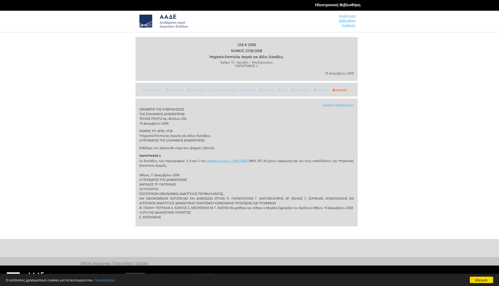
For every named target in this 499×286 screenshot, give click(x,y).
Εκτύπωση (322, 89)
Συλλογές (349, 25)
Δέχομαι (481, 280)
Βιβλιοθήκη (347, 21)
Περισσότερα (104, 280)
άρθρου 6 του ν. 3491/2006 (227, 161)
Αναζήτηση (347, 16)
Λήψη (283, 89)
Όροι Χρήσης (123, 263)
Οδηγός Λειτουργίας (96, 263)
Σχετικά (142, 263)
